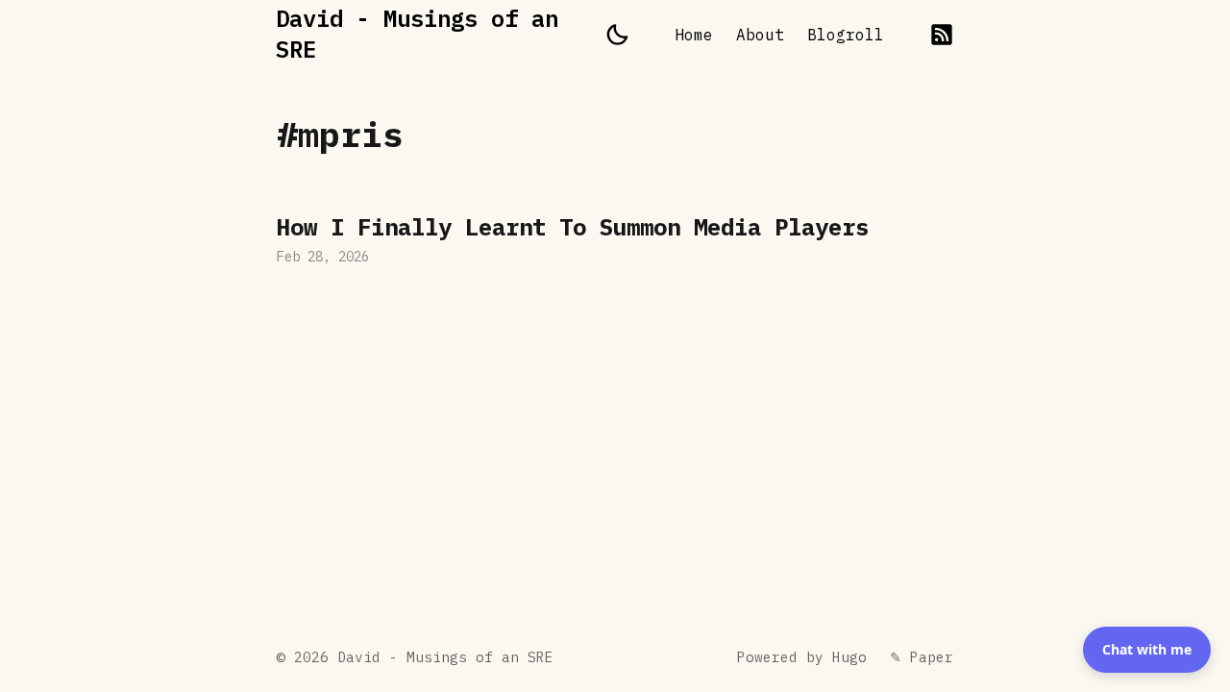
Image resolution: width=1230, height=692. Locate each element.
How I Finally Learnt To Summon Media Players (615, 242)
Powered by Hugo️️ (802, 657)
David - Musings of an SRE (417, 33)
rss (941, 34)
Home (694, 34)
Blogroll (845, 34)
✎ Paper (921, 657)
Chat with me (1147, 649)
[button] (616, 34)
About (760, 34)
